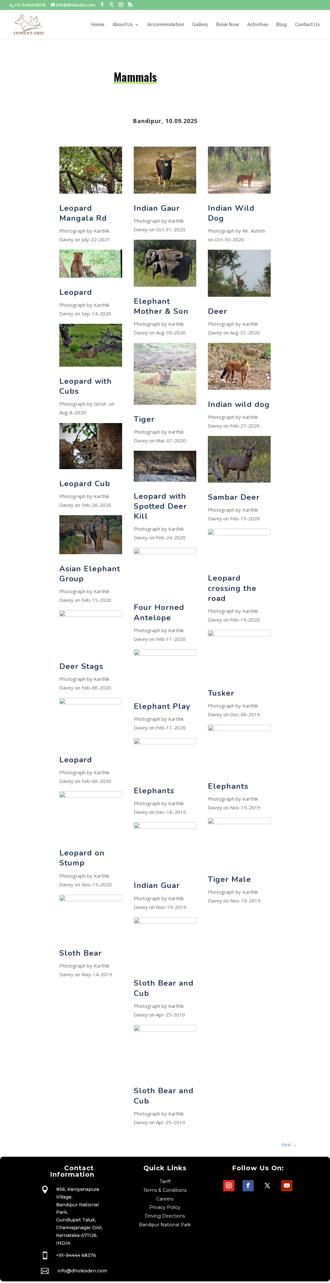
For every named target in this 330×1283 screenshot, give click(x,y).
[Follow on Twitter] (267, 1185)
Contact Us (307, 24)
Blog (281, 24)
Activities (257, 24)
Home (97, 24)
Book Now (227, 24)
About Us (122, 24)
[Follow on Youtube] (287, 1185)
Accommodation (165, 24)
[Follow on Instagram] (229, 1185)
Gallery (200, 24)
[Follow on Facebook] (248, 1185)
